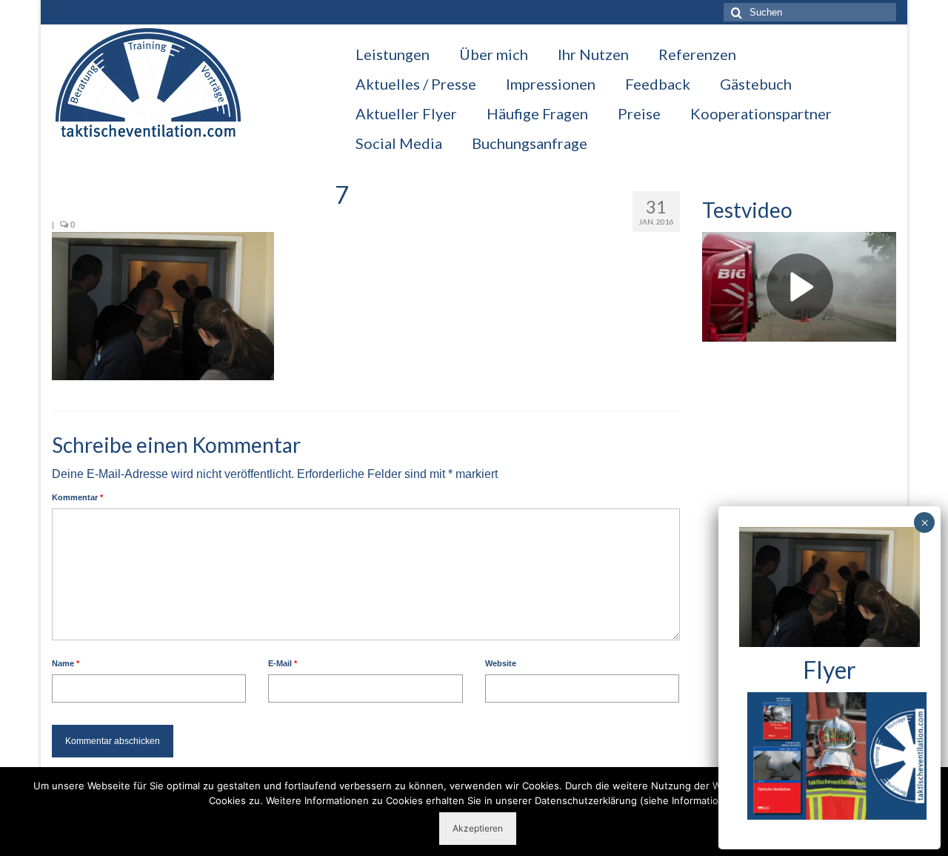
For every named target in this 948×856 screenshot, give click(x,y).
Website (500, 663)
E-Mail (282, 663)
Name (65, 663)
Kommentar (77, 497)
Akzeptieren (478, 828)
